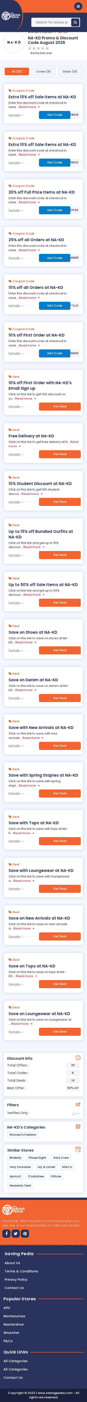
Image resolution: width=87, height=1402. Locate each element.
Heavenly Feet (20, 1185)
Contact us (14, 1288)
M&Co (67, 1167)
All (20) (17, 71)
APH (6, 1308)
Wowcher (11, 1332)
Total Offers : (41, 1065)
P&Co (8, 1341)
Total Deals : (40, 1080)
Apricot (15, 1176)
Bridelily (16, 1157)
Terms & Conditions (21, 1271)
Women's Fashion (40, 32)
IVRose (56, 1176)
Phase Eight (37, 1157)
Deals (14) (70, 71)
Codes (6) (43, 71)
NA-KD (63, 32)
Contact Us (13, 1377)
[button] (78, 6)
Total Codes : (40, 1073)
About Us (12, 1263)
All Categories (15, 1361)
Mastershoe (13, 1324)
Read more (27, 107)
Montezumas (14, 1316)
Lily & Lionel (46, 1167)
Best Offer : (42, 1088)
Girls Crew (61, 1157)
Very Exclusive (20, 1167)
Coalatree (36, 1176)
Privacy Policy (16, 1279)
